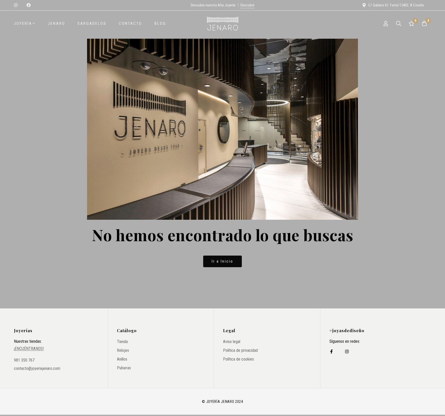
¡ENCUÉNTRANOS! (29, 349)
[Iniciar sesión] (385, 23)
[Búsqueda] (398, 23)
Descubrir (247, 5)
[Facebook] (331, 351)
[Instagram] (347, 351)
